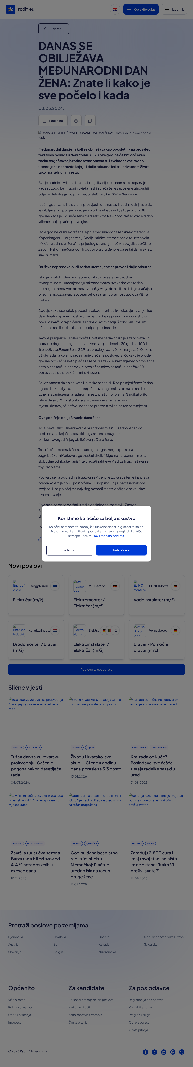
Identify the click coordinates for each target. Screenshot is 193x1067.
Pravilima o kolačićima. (108, 536)
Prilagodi (69, 550)
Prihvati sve (121, 550)
